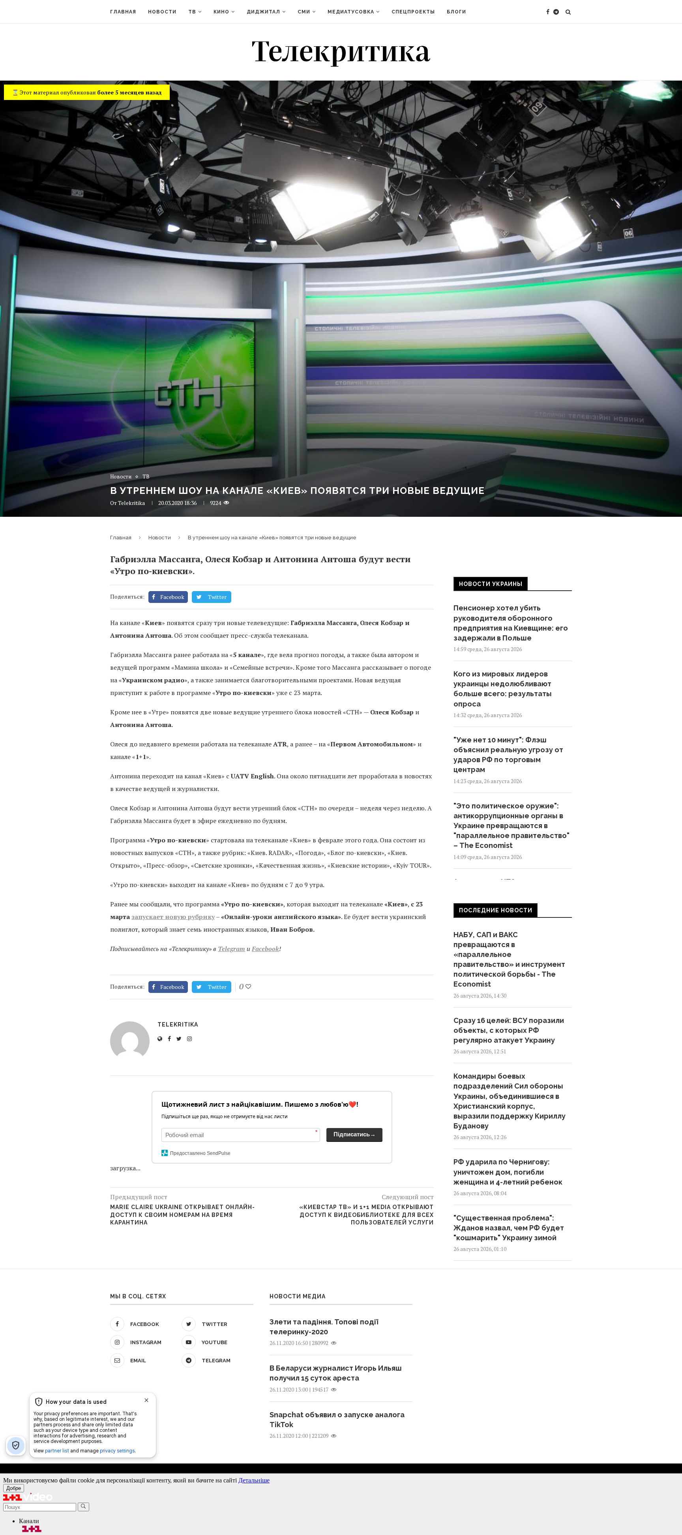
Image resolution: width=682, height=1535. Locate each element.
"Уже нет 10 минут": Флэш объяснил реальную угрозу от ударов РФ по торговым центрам (508, 755)
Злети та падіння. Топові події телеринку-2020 (324, 1327)
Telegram (231, 948)
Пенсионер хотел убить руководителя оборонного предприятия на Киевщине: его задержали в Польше (510, 623)
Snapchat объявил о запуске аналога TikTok (337, 1420)
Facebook (265, 948)
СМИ (304, 12)
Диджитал (263, 12)
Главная (123, 12)
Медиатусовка (351, 12)
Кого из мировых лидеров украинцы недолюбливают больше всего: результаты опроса (502, 689)
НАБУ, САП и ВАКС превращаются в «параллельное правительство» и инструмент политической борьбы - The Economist (509, 959)
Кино (221, 12)
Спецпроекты (413, 12)
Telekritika (131, 503)
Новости (162, 12)
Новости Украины (491, 584)
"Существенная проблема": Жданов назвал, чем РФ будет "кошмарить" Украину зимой (508, 1228)
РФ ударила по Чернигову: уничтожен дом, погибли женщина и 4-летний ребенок (507, 1172)
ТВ (192, 12)
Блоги (456, 12)
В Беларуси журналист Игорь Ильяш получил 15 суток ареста (336, 1373)
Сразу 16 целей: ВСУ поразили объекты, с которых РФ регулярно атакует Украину (508, 1030)
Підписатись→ (355, 1134)
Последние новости (495, 910)
